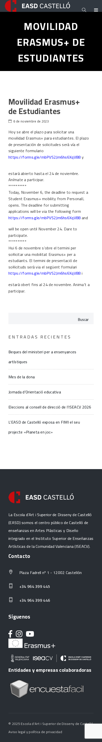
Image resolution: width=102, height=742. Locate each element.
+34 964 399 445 (34, 586)
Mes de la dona (21, 377)
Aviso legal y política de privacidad (35, 732)
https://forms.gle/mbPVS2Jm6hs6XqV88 (44, 273)
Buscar (83, 319)
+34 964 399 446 (34, 600)
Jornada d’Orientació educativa (34, 392)
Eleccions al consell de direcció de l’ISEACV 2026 (49, 407)
